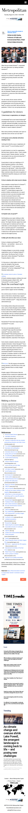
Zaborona (3, 268)
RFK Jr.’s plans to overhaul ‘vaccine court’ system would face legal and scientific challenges (13, 659)
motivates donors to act (11, 452)
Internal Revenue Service (11, 478)
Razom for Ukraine (19, 184)
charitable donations (10, 436)
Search (19, 781)
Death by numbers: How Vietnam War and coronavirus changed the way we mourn (13, 692)
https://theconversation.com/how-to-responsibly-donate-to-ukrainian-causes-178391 (13, 572)
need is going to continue (8, 420)
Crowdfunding (5, 119)
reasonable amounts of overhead (13, 527)
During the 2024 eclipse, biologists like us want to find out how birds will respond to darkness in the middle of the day (13, 652)
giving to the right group (7, 168)
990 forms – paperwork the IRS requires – (12, 394)
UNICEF (3, 190)
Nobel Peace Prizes (11, 408)
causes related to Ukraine (14, 127)
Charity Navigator (17, 344)
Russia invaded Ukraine (11, 65)
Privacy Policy (11, 781)
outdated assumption (17, 311)
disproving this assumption (12, 525)
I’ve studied (8, 83)
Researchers (4, 321)
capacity (3, 332)
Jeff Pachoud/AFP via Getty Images (14, 513)
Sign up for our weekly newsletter (15, 428)
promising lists (20, 156)
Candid (10, 351)
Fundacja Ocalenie (18, 252)
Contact (6, 778)
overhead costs (10, 299)
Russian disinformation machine (13, 505)
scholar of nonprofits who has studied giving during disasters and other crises (12, 77)
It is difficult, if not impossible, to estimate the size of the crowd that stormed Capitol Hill (14, 704)
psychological (14, 242)
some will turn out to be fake (14, 133)
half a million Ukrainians (11, 256)
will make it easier (10, 469)
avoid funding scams (17, 146)
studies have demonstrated (12, 532)
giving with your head (10, 453)
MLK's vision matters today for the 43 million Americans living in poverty (12, 665)
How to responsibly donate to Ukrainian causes (15, 32)
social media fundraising (18, 119)
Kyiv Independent (15, 268)
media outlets (10, 158)
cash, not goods (12, 214)
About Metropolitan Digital (17, 778)
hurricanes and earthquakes (12, 448)
